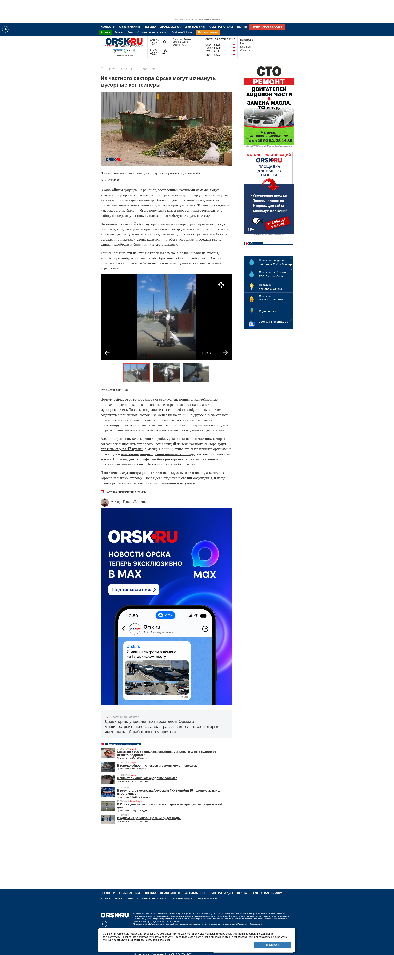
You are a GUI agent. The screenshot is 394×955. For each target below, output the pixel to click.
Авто (130, 32)
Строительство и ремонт (152, 32)
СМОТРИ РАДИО (221, 26)
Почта (242, 26)
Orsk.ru (234, 916)
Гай (242, 43)
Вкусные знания (208, 32)
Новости (108, 26)
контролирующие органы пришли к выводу (158, 453)
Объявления (129, 26)
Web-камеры (195, 26)
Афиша (118, 32)
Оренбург (245, 47)
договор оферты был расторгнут (156, 459)
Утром (154, 51)
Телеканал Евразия (267, 26)
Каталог (105, 32)
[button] (221, 285)
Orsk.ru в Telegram (183, 32)
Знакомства (170, 26)
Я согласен (272, 944)
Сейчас (154, 42)
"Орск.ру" (140, 914)
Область (245, 50)
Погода (150, 26)
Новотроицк (247, 39)
